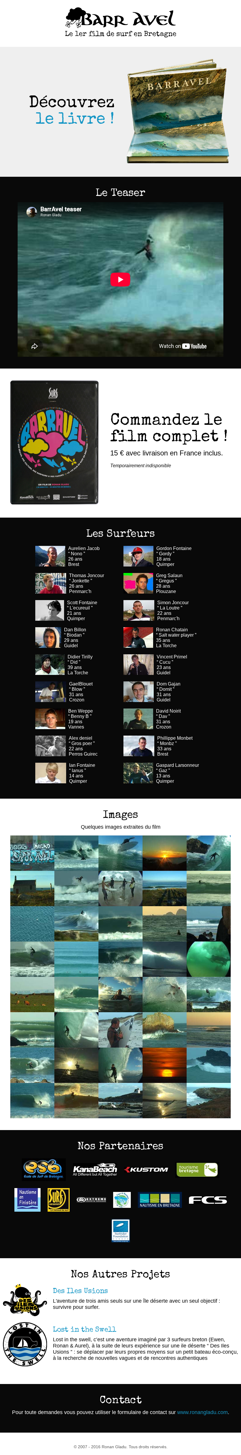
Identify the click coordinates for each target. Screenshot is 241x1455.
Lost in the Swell (84, 1330)
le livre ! (75, 120)
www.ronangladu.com (202, 1412)
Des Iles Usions (80, 1291)
